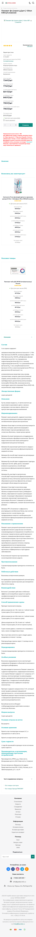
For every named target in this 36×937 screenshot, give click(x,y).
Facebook (13, 869)
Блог (18, 840)
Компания (18, 798)
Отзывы (18, 817)
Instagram (17, 869)
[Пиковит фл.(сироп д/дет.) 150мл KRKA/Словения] (18, 29)
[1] (4, 45)
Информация (18, 821)
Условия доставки (18, 829)
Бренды (18, 845)
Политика (18, 814)
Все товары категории (12, 785)
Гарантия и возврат (18, 832)
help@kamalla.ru (19, 924)
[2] (6, 45)
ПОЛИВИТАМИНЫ (8, 61)
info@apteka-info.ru (19, 882)
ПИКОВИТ (30, 46)
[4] (9, 45)
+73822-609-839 (18, 878)
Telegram (22, 869)
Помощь (18, 824)
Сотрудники (18, 806)
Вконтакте (8, 869)
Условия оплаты (18, 827)
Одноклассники (27, 869)
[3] (8, 45)
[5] (11, 45)
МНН (18, 847)
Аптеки (18, 812)
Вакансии (18, 809)
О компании (18, 801)
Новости (18, 804)
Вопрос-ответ (18, 842)
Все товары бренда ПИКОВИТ (14, 788)
